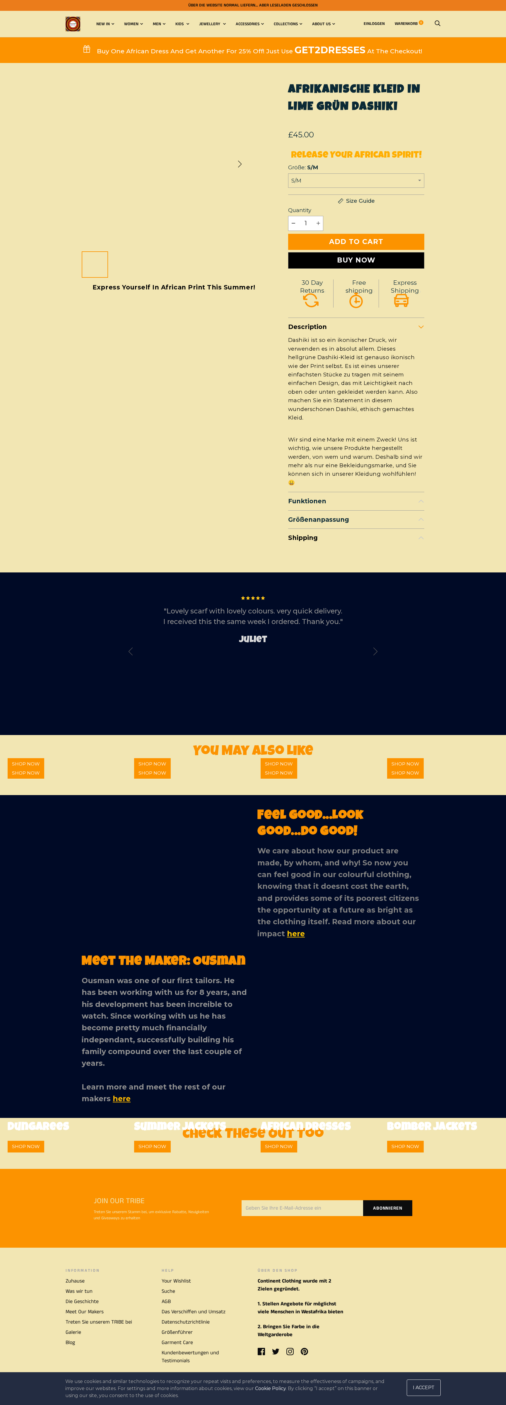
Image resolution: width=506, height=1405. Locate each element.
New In (103, 24)
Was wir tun (79, 1291)
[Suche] (437, 24)
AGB (166, 1301)
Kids (180, 24)
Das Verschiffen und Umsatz (193, 1312)
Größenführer (177, 1332)
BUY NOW (356, 260)
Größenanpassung (318, 519)
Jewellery (210, 24)
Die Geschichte (82, 1301)
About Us (321, 24)
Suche (168, 1291)
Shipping (303, 537)
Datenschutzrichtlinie (186, 1322)
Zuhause (75, 1281)
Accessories (247, 24)
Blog (70, 1342)
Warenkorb (408, 24)
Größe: (303, 167)
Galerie (73, 1332)
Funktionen (307, 501)
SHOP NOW (26, 773)
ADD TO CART (356, 242)
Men (157, 24)
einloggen (374, 24)
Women (131, 24)
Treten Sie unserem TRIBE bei (99, 1322)
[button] (240, 164)
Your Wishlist (176, 1281)
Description (307, 326)
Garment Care (177, 1342)
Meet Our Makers (85, 1312)
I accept (424, 1387)
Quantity (299, 210)
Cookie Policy (270, 1388)
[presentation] (130, 652)
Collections (286, 24)
